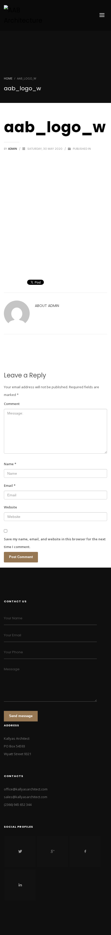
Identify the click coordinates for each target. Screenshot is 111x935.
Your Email (12, 635)
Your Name (13, 618)
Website (10, 507)
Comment (12, 403)
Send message (21, 716)
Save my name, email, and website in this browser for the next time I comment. (55, 543)
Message (12, 669)
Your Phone (13, 652)
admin (13, 149)
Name (10, 464)
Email (9, 485)
